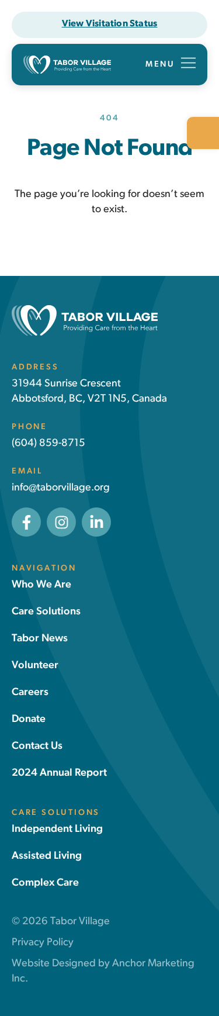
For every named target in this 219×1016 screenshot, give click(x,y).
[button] (170, 65)
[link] (203, 133)
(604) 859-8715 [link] (48, 443)
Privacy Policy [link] (43, 943)
